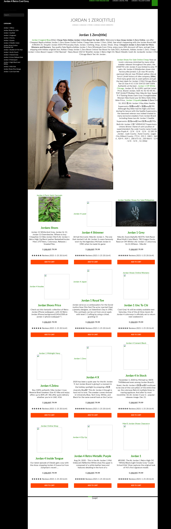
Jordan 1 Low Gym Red (11, 71)
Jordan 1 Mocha (9, 38)
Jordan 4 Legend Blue (41, 40)
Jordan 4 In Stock (136, 375)
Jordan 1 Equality (133, 100)
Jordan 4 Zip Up (80, 437)
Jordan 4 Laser (80, 214)
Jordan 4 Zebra (49, 385)
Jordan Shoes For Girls (11, 30)
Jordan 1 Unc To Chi (136, 305)
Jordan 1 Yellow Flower (140, 1)
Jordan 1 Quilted (9, 33)
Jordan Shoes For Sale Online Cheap (133, 60)
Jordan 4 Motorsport (10, 60)
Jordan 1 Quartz (9, 40)
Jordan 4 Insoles (37, 287)
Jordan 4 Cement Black (136, 343)
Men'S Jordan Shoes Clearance (136, 424)
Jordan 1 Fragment (10, 35)
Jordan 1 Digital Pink (120, 1)
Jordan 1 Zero (80, 359)
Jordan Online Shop (49, 426)
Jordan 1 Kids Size (10, 66)
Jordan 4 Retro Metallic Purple (92, 456)
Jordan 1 (136, 456)
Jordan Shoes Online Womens (136, 273)
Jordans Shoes (49, 228)
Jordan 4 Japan (80, 282)
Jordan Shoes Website (103, 25)
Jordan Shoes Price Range (12, 69)
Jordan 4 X (92, 377)
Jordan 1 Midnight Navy (49, 353)
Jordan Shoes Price (49, 305)
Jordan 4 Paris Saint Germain (49, 195)
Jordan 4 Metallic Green (12, 43)
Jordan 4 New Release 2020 (99, 1)
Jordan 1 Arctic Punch (11, 52)
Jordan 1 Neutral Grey (11, 54)
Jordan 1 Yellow (9, 28)
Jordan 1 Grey (136, 232)
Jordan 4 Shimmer (93, 232)
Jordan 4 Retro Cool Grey (16, 1)
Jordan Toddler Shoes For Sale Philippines (136, 200)
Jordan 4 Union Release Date (13, 57)
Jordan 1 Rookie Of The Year (13, 49)
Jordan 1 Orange (79, 25)
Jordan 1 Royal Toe (92, 300)
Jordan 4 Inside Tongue (49, 458)
